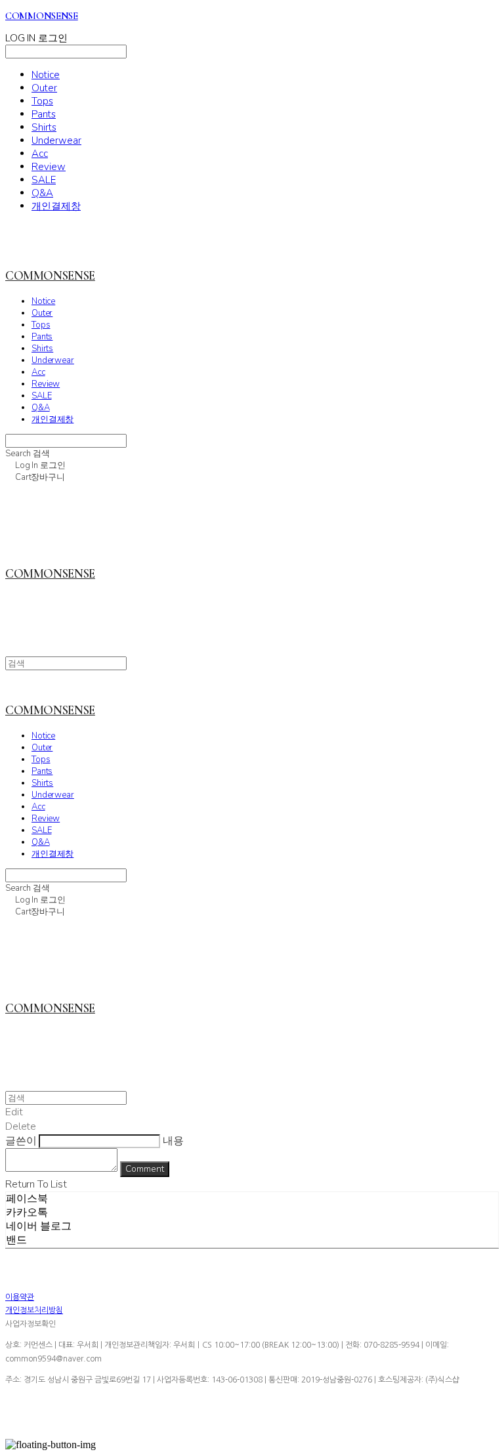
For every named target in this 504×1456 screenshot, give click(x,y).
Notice (46, 74)
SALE (44, 179)
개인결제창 (56, 206)
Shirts (44, 127)
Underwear (56, 140)
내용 (173, 1141)
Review (49, 166)
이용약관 (19, 1297)
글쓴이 (21, 1141)
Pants (44, 114)
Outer (44, 88)
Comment (144, 1169)
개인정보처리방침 (34, 1310)
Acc (40, 153)
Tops (42, 101)
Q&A (42, 193)
